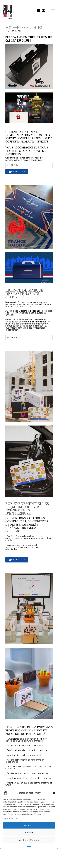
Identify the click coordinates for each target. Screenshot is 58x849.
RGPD (29, 846)
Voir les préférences (29, 840)
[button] (54, 793)
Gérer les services (11, 818)
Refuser (29, 833)
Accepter (29, 825)
